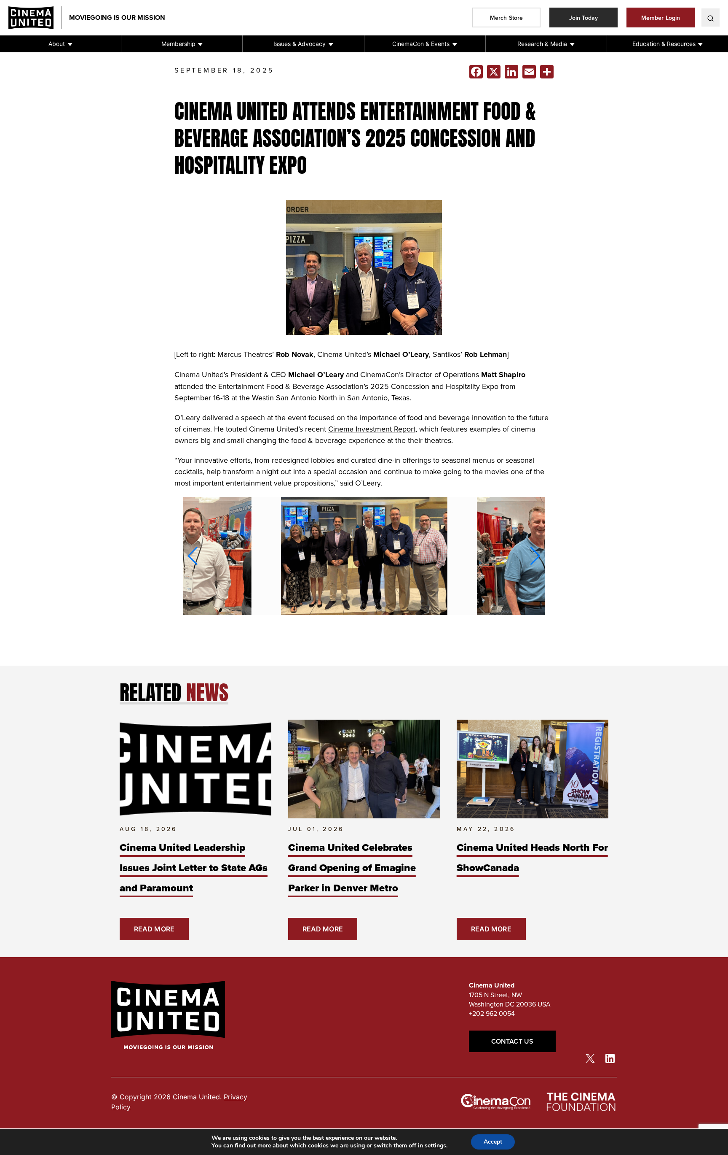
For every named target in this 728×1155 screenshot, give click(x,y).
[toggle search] (710, 17)
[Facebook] (476, 71)
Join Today (583, 17)
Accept (493, 1142)
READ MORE (154, 929)
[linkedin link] (610, 1057)
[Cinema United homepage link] (35, 17)
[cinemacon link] (496, 1102)
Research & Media (542, 43)
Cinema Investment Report (371, 429)
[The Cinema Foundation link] (580, 1102)
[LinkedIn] (511, 71)
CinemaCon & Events (421, 43)
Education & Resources (664, 43)
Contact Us (512, 1041)
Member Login (660, 17)
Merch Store (506, 17)
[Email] (529, 71)
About (56, 43)
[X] (493, 71)
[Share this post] (547, 71)
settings (435, 1146)
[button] (60, 43)
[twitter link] (590, 1057)
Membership (178, 43)
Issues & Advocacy (299, 43)
